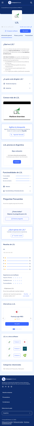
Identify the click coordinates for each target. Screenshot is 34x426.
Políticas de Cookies (18, 422)
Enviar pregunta (18, 219)
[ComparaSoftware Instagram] (11, 387)
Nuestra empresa (7, 392)
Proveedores (6, 397)
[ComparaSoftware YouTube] (6, 387)
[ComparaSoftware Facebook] (8, 387)
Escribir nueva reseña (25, 26)
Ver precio (25, 31)
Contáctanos (6, 402)
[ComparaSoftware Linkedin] (3, 387)
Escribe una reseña (26, 295)
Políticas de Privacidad (7, 422)
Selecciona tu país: (7, 408)
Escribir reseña (18, 235)
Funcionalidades (29, 35)
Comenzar (17, 162)
